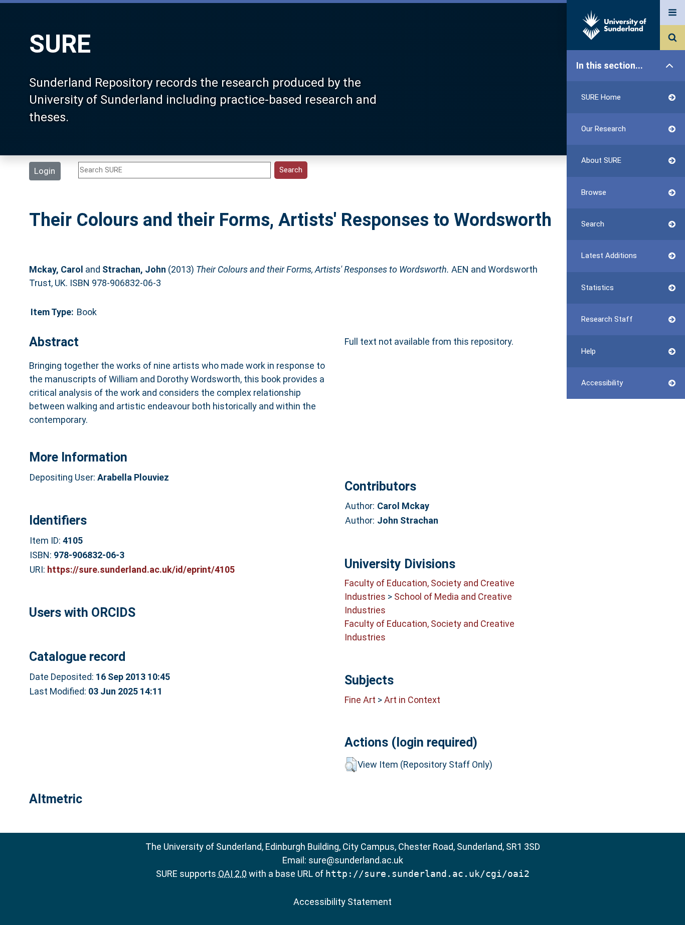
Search (592, 223)
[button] (351, 764)
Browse (593, 192)
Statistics (597, 287)
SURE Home (601, 97)
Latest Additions (609, 255)
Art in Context (412, 700)
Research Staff (607, 319)
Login (44, 171)
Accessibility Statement (342, 901)
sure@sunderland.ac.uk (355, 860)
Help (588, 351)
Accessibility (602, 382)
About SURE (601, 160)
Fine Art (360, 700)
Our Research (603, 128)
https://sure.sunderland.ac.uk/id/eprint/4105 (141, 569)
